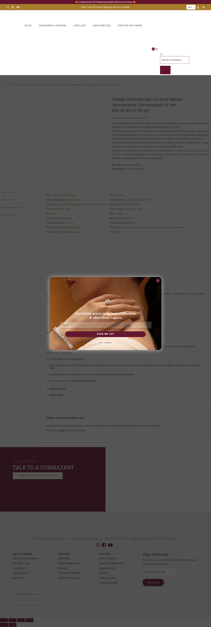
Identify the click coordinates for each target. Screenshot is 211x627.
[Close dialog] (158, 280)
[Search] (165, 70)
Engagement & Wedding (52, 25)
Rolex (28, 25)
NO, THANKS (105, 343)
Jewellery (79, 25)
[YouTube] (18, 7)
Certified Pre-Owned (130, 25)
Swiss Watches (102, 25)
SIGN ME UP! (105, 334)
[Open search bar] (161, 55)
